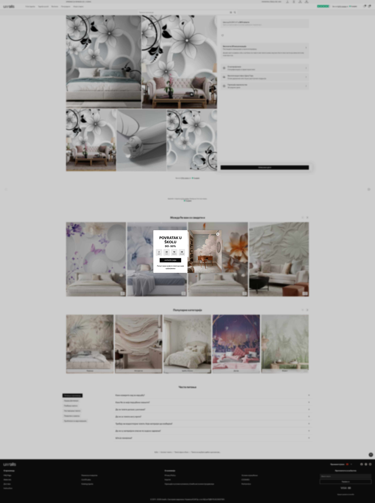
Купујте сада (170, 260)
